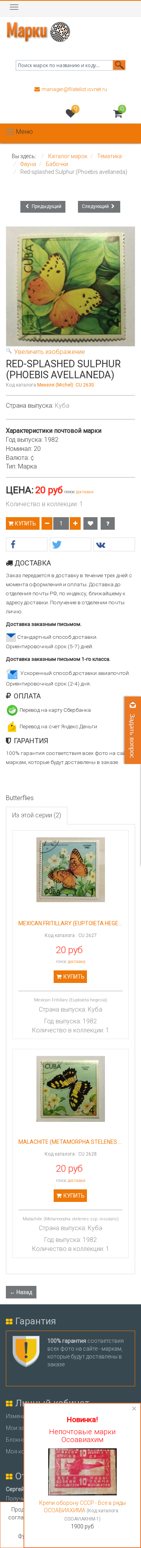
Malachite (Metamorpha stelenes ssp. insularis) (70, 1142)
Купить (26, 523)
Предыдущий (46, 206)
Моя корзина (23, 1451)
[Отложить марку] (90, 523)
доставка (85, 491)
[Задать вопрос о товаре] (108, 523)
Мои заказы (21, 1428)
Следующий (96, 206)
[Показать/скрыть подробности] (117, 114)
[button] (26, 545)
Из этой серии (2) (36, 815)
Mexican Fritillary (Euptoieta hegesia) (70, 923)
